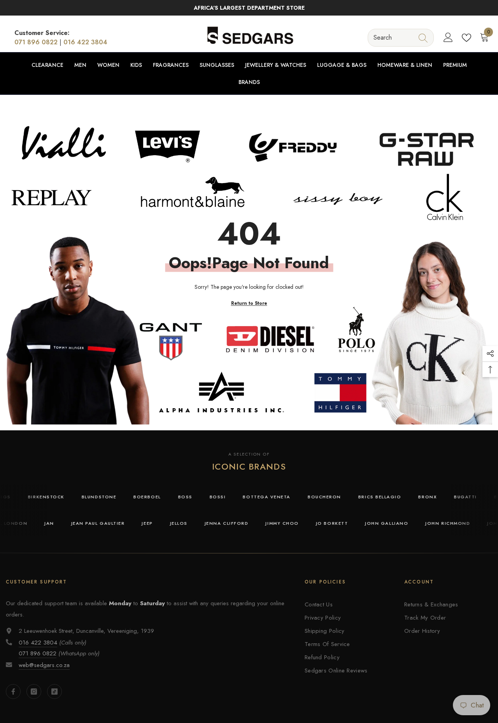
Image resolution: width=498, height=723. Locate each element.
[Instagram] (33, 691)
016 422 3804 (85, 42)
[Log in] (448, 37)
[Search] (401, 37)
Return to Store (249, 302)
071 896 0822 (36, 42)
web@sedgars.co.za (44, 665)
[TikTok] (54, 691)
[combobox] (394, 37)
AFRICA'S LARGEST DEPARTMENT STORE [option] (249, 8)
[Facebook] (13, 691)
